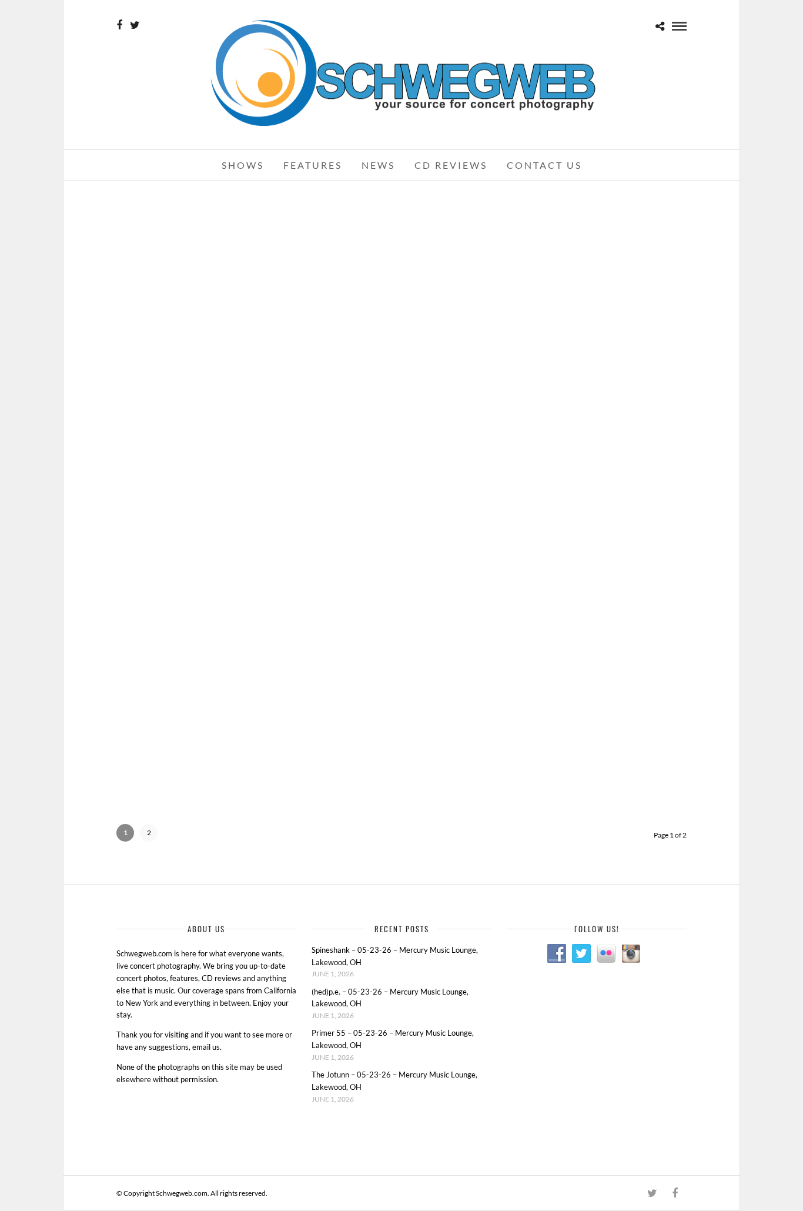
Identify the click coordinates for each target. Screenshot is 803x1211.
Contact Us (544, 165)
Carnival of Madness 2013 (401, 334)
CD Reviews (450, 165)
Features (312, 165)
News (378, 165)
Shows (243, 165)
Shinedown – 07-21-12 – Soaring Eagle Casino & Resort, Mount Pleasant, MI (401, 507)
